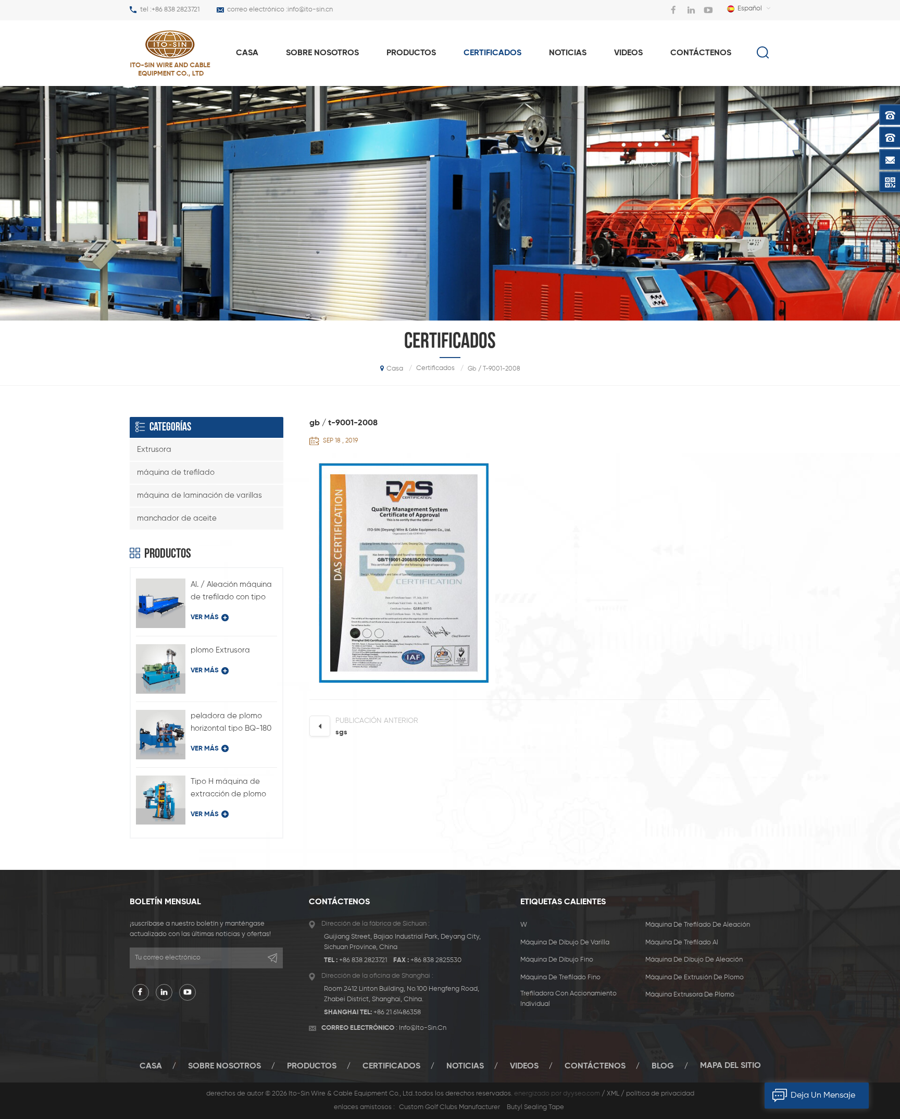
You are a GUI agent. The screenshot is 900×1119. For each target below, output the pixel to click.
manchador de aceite (177, 518)
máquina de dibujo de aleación (694, 959)
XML (613, 1093)
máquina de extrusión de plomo (694, 977)
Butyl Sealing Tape (535, 1107)
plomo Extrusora (220, 650)
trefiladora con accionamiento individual (568, 998)
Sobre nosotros (322, 53)
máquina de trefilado (176, 472)
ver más (205, 617)
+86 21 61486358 (397, 1012)
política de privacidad (660, 1093)
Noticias (567, 53)
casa (247, 53)
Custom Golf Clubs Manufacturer (449, 1107)
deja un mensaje (823, 1095)
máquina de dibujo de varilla (564, 942)
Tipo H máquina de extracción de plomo (228, 788)
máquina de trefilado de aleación (697, 924)
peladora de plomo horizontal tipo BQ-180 (231, 722)
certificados (492, 53)
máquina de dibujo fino (556, 959)
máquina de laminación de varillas (199, 495)
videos (628, 53)
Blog (663, 1066)
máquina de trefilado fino (560, 977)
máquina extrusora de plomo (689, 994)
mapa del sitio (730, 1066)
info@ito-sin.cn (310, 9)
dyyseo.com (581, 1093)
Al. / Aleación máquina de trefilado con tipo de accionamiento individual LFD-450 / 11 (231, 592)
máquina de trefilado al (681, 942)
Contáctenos (700, 53)
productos (411, 53)
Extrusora (154, 449)
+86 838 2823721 (175, 9)
